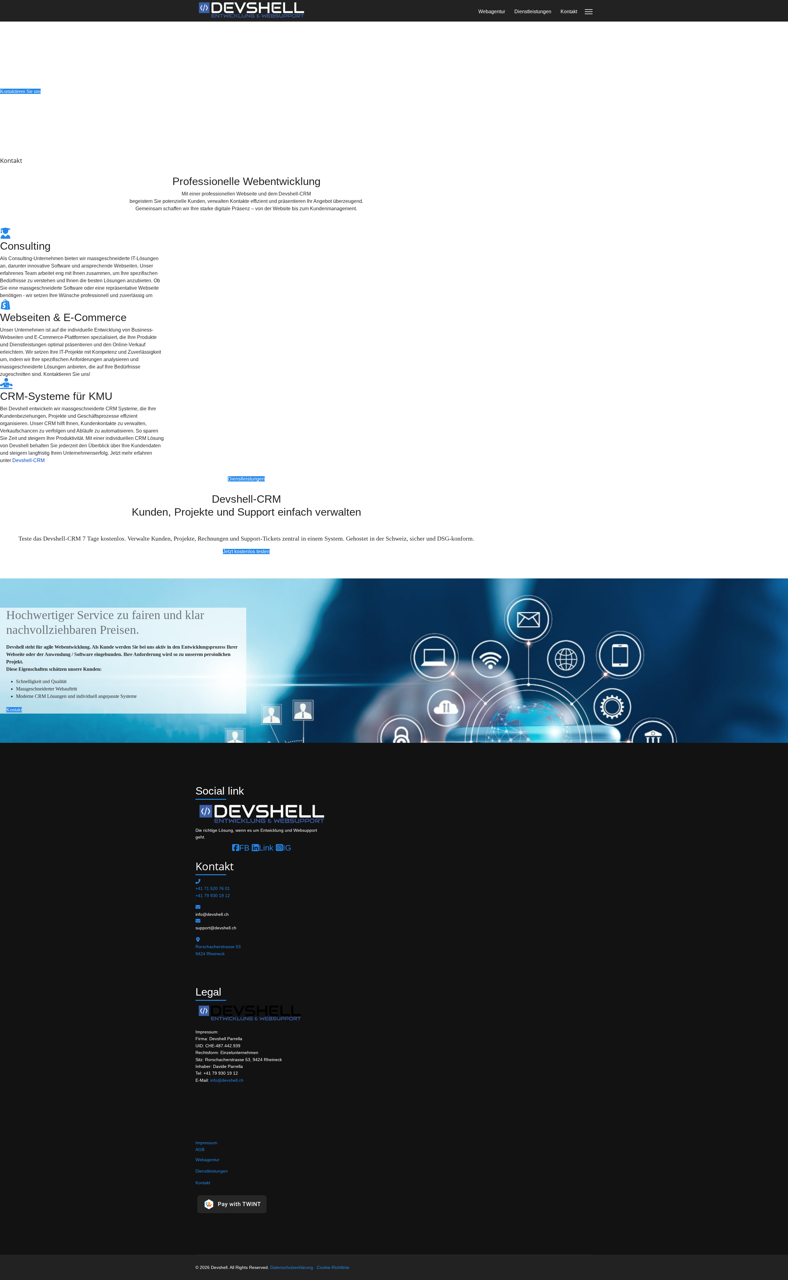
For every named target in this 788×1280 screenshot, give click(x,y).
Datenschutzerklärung (291, 1267)
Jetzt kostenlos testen (246, 551)
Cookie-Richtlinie (333, 1267)
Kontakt (569, 11)
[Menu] (589, 11)
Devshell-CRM (28, 460)
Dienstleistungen (532, 11)
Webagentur (491, 11)
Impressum (206, 1142)
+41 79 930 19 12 (212, 895)
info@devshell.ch (226, 1080)
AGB (199, 1149)
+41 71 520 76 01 (212, 888)
